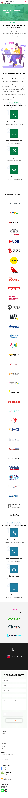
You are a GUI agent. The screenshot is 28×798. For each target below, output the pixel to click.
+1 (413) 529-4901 (16, 657)
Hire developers (5, 741)
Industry (4, 743)
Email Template (5, 762)
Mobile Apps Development (8, 754)
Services (4, 738)
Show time (14, 177)
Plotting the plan (14, 158)
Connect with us (14, 720)
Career (3, 748)
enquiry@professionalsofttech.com (14, 664)
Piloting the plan (14, 576)
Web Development (6, 757)
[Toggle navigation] (25, 1)
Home (4, 15)
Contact (4, 746)
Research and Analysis (14, 141)
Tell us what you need (14, 122)
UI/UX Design (5, 759)
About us (4, 736)
